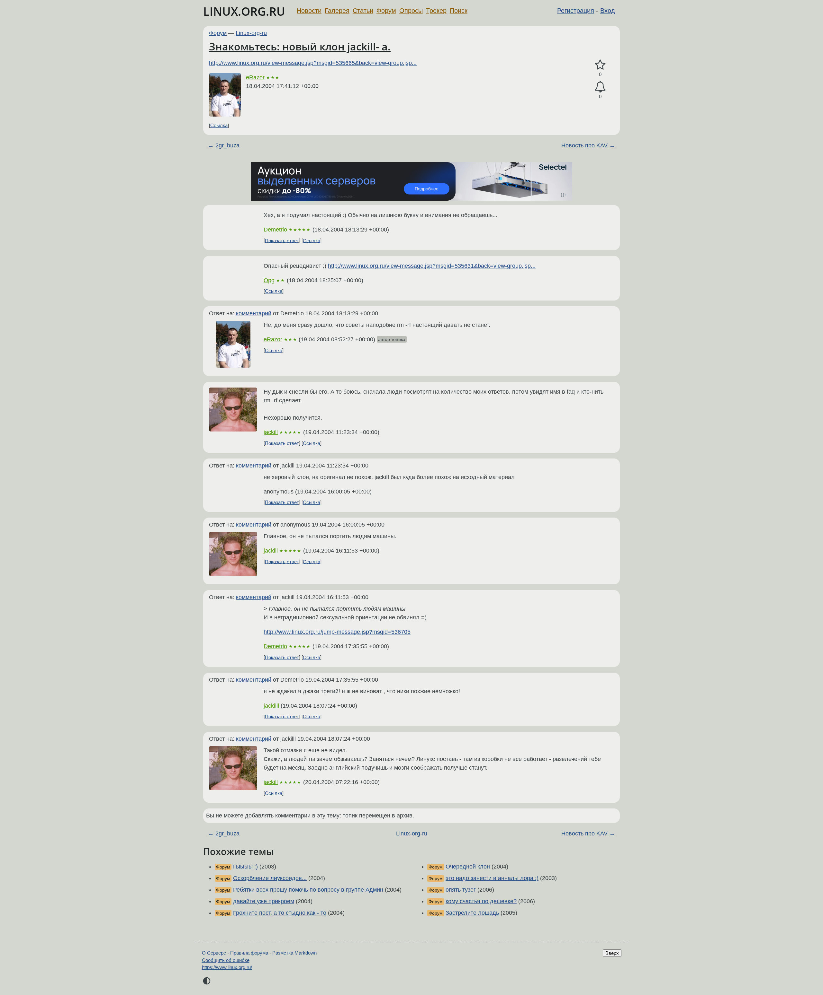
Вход (607, 10)
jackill (271, 432)
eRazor (255, 77)
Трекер (436, 10)
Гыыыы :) (245, 866)
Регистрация (575, 10)
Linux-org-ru (251, 33)
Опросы (411, 10)
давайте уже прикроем (263, 901)
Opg (269, 280)
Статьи (363, 10)
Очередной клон (468, 866)
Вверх (612, 953)
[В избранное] (600, 65)
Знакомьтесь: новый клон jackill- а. (300, 46)
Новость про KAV (584, 145)
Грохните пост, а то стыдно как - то (279, 913)
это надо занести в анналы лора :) (492, 878)
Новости (309, 10)
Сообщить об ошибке (225, 960)
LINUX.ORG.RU (244, 11)
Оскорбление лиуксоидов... (270, 878)
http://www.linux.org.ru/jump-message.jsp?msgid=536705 (337, 632)
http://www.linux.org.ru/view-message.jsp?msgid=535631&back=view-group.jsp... (432, 266)
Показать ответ (282, 240)
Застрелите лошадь (472, 913)
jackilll (271, 706)
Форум (386, 10)
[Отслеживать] (600, 86)
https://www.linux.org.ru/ (227, 967)
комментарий (253, 313)
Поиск (458, 10)
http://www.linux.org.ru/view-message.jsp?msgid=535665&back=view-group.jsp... (313, 63)
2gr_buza (227, 145)
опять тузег (461, 889)
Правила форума (249, 953)
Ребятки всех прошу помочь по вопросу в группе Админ (308, 889)
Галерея (337, 10)
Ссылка (219, 125)
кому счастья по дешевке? (481, 901)
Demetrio (275, 229)
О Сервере (214, 953)
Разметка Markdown (294, 953)
